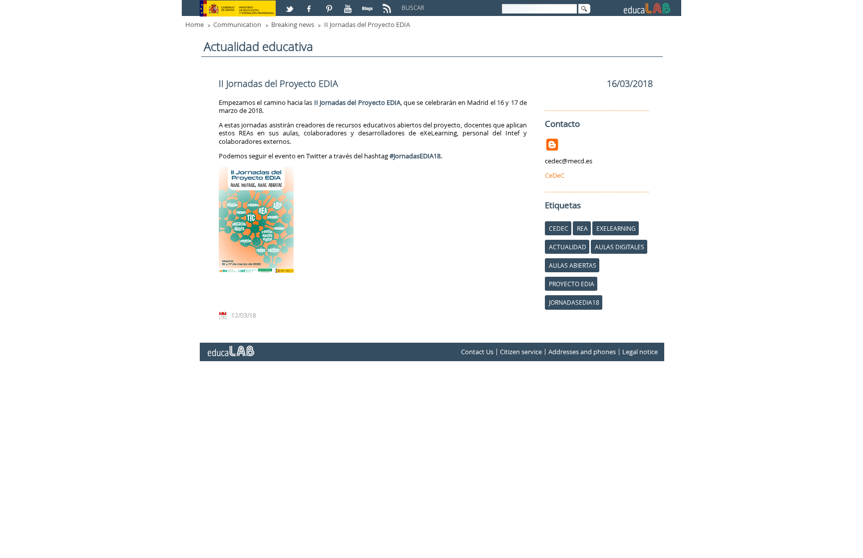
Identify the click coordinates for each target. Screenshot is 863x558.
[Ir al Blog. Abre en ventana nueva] (553, 142)
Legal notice (640, 351)
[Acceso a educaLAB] (230, 347)
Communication (237, 24)
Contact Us (477, 351)
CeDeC (554, 175)
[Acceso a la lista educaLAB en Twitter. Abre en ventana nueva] (291, 4)
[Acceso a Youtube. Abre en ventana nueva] (349, 4)
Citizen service (521, 351)
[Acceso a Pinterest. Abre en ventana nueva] (330, 4)
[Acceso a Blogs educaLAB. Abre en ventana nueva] (369, 4)
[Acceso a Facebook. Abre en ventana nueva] (310, 4)
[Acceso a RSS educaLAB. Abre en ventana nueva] (388, 4)
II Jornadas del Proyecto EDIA (367, 24)
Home (194, 24)
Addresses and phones (582, 351)
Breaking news (292, 24)
